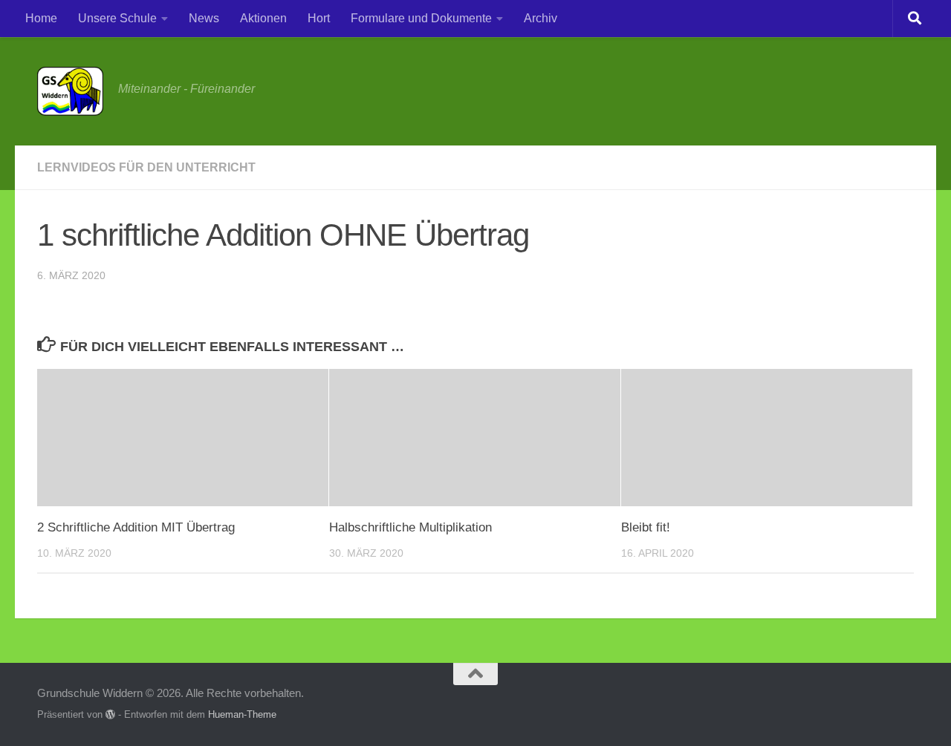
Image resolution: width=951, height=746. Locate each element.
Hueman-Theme (242, 714)
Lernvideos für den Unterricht (146, 167)
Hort (319, 18)
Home (41, 18)
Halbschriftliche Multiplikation (410, 527)
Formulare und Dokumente (421, 18)
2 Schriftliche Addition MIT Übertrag (136, 527)
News (204, 18)
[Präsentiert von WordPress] (110, 714)
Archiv (540, 18)
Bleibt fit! (645, 527)
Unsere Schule (117, 18)
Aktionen (263, 18)
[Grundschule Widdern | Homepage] (70, 91)
